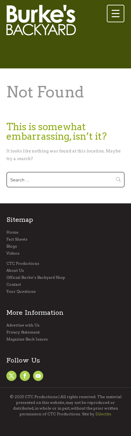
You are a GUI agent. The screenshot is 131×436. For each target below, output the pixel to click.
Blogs (11, 246)
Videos (12, 253)
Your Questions (21, 291)
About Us (15, 270)
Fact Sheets (16, 239)
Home (12, 232)
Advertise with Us (22, 325)
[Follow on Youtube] (38, 376)
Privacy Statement (23, 332)
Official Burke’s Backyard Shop (35, 277)
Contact (13, 284)
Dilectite (103, 413)
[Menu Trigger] (115, 13)
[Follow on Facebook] (11, 376)
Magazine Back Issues (27, 339)
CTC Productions (22, 263)
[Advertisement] (57, 54)
